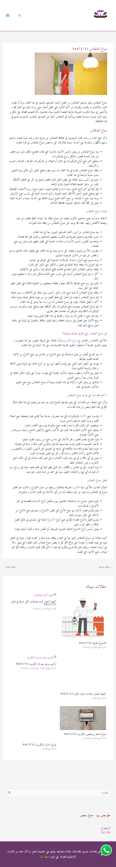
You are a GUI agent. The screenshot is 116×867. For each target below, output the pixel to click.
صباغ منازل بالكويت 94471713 (39, 744)
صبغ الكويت (96, 647)
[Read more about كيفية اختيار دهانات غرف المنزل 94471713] (83, 672)
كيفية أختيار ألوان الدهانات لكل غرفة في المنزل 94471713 (33, 603)
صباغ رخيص (86, 815)
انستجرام (105, 828)
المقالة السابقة (106, 567)
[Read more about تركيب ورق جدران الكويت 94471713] (41, 657)
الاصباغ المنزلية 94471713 (92, 643)
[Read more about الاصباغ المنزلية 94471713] (83, 616)
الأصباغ (51, 519)
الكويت (76, 487)
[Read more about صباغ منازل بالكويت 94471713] (33, 723)
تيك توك (105, 832)
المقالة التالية (9, 567)
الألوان (83, 416)
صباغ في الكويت (45, 668)
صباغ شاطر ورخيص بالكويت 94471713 (85, 734)
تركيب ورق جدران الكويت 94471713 (36, 664)
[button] (20, 15)
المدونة (104, 647)
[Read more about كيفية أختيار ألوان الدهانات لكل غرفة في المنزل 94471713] (45, 595)
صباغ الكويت (70, 340)
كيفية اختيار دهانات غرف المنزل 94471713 (83, 694)
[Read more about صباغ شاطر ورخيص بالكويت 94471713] (83, 718)
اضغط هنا (44, 856)
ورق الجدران (86, 647)
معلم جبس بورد (103, 815)
